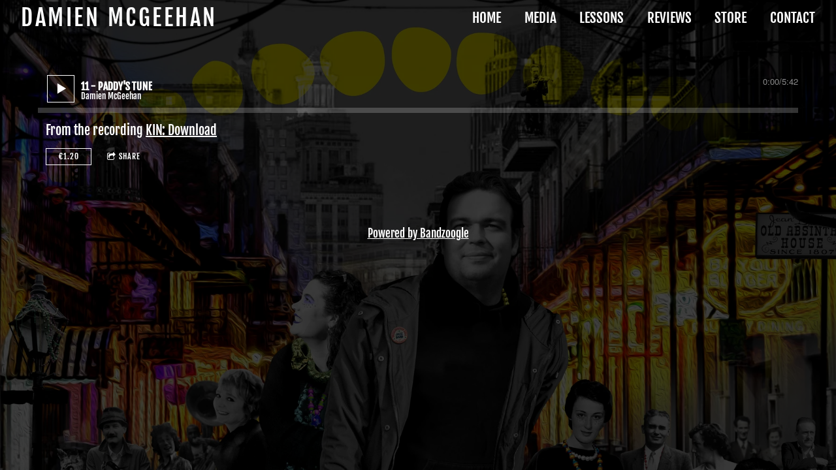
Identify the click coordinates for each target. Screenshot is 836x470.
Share (129, 156)
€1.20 (69, 156)
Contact (792, 17)
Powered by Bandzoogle (418, 233)
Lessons (601, 17)
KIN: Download (181, 130)
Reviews (669, 17)
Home (486, 17)
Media (540, 17)
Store (731, 17)
